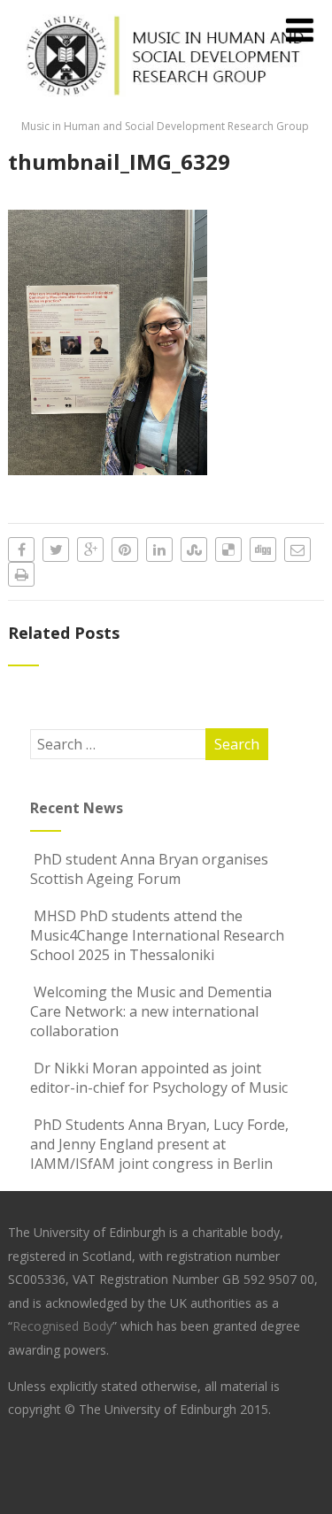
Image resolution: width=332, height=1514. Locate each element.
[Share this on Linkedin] (159, 549)
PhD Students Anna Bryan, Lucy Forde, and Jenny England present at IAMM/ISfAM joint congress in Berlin (159, 1144)
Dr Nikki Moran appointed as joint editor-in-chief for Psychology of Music (159, 1077)
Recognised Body (62, 1326)
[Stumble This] (194, 549)
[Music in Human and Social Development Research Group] (165, 109)
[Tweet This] (55, 549)
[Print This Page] (21, 574)
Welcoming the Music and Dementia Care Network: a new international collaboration (151, 1011)
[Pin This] (125, 549)
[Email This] (297, 549)
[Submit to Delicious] (228, 549)
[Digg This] (263, 549)
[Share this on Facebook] (21, 549)
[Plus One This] (90, 549)
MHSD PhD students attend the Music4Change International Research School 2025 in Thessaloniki (157, 935)
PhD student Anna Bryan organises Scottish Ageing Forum (149, 868)
